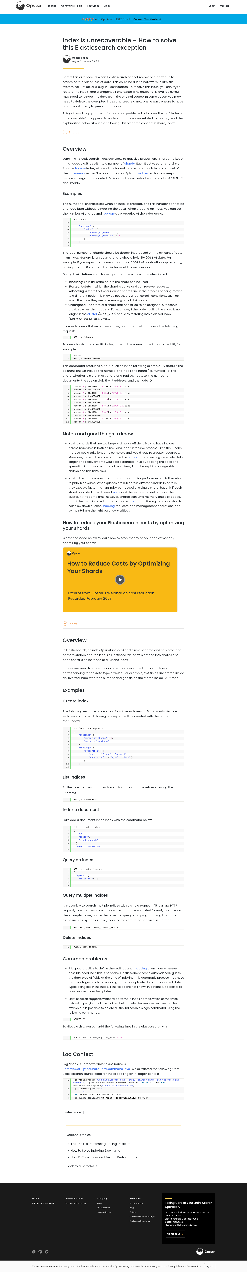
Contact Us (173, 1233)
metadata (137, 501)
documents (77, 173)
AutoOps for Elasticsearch (43, 1203)
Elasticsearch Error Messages (142, 1216)
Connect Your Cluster (146, 19)
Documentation (136, 1203)
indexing (109, 506)
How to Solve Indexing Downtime (95, 1150)
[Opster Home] (29, 5)
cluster (92, 314)
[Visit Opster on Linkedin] (40, 1252)
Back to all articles (80, 1166)
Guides (133, 1212)
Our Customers (103, 1208)
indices (143, 173)
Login (212, 5)
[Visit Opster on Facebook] (34, 1252)
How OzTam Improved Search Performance (104, 1157)
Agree (209, 1266)
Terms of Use (194, 1266)
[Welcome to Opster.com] (205, 1251)
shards (129, 164)
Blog (132, 1208)
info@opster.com (104, 1212)
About (99, 1203)
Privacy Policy (175, 1266)
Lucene (80, 168)
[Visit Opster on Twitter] (46, 1252)
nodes (132, 457)
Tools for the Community (75, 1203)
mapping (140, 968)
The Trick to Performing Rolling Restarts (100, 1144)
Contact (224, 5)
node (116, 492)
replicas (109, 214)
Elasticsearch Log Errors (140, 1221)
